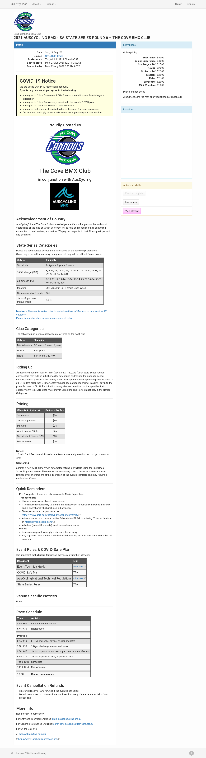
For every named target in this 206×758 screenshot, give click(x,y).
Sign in (178, 4)
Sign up (191, 4)
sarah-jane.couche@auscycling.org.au (73, 723)
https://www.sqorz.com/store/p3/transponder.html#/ (50, 514)
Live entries (131, 202)
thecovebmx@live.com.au (32, 734)
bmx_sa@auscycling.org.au (66, 718)
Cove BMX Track (54, 56)
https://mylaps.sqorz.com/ (39, 521)
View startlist (132, 211)
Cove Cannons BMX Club (27, 34)
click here (78, 566)
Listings (50, 4)
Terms (34, 753)
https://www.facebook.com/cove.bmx (38, 739)
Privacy (43, 753)
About (35, 4)
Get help (191, 753)
